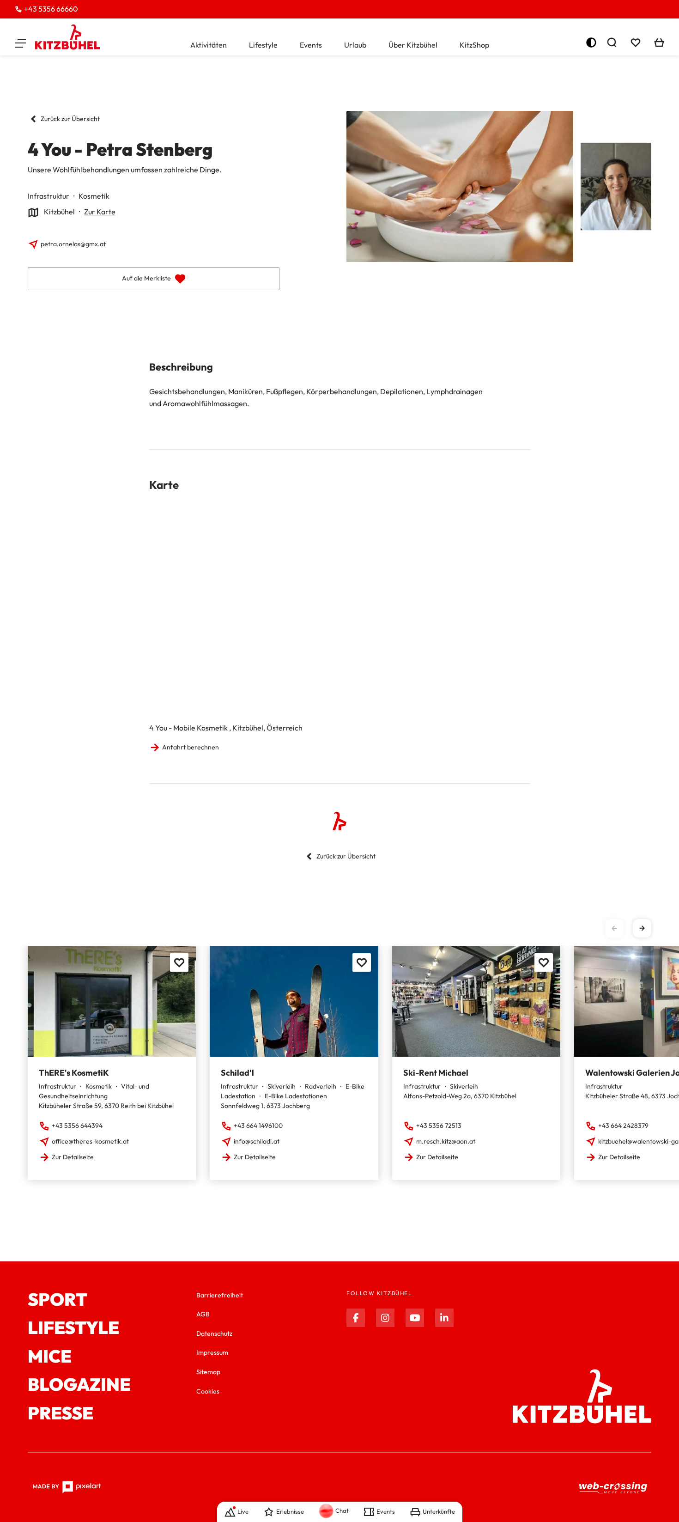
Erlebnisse (290, 1511)
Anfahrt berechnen (190, 747)
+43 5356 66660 (51, 8)
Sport (57, 1299)
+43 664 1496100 (258, 1125)
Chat (342, 1510)
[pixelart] (66, 1487)
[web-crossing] (613, 1487)
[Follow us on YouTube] (415, 1318)
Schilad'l (237, 1072)
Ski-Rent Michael (435, 1072)
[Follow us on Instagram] (385, 1318)
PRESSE (60, 1413)
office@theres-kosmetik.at (90, 1141)
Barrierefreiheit (219, 1295)
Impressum (212, 1352)
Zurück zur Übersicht (70, 119)
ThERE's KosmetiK (74, 1072)
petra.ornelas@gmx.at (73, 244)
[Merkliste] (635, 42)
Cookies (207, 1391)
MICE (50, 1356)
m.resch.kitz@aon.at (445, 1141)
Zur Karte (99, 211)
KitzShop (474, 44)
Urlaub (355, 44)
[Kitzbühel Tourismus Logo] (67, 37)
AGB (203, 1314)
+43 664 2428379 (623, 1125)
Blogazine (79, 1384)
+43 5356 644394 (77, 1125)
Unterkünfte (439, 1511)
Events (311, 44)
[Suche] (611, 42)
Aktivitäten (208, 44)
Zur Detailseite (73, 1157)
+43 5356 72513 (438, 1125)
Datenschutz (214, 1333)
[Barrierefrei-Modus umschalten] (591, 42)
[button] (20, 42)
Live (243, 1511)
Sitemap (208, 1372)
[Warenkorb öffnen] (659, 42)
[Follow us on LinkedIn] (444, 1318)
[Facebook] (355, 1318)
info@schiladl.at (256, 1141)
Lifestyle (263, 44)
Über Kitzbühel (412, 44)
